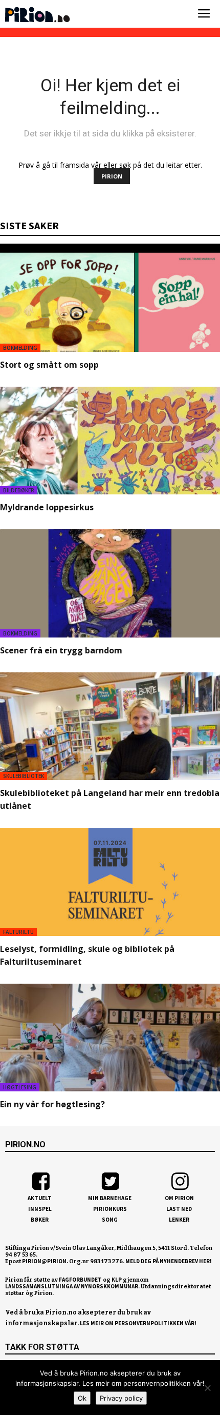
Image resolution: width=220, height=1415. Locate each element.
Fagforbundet (80, 1279)
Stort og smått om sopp (49, 364)
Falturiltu (18, 931)
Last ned (179, 1208)
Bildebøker (18, 490)
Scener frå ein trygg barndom (61, 650)
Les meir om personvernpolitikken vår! (138, 1323)
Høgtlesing (19, 1087)
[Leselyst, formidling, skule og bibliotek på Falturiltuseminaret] (110, 882)
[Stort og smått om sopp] (110, 298)
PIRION (111, 176)
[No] (207, 1388)
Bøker (40, 1219)
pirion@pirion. (45, 1261)
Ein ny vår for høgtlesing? (52, 1104)
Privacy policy (121, 1398)
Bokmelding (20, 347)
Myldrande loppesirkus (47, 507)
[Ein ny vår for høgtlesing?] (110, 1038)
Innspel (40, 1208)
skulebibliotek (23, 776)
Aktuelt (40, 1198)
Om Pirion (179, 1198)
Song (110, 1219)
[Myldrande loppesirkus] (110, 441)
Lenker (179, 1219)
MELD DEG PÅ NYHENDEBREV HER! (168, 1261)
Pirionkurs (110, 1208)
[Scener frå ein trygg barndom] (110, 583)
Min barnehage (109, 1198)
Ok (82, 1398)
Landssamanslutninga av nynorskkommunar (71, 1286)
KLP (117, 1279)
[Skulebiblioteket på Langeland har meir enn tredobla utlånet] (110, 726)
